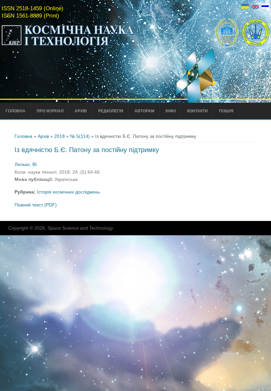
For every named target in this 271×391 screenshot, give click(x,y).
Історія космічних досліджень (68, 192)
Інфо (171, 111)
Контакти (197, 111)
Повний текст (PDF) (36, 204)
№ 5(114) (80, 136)
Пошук (226, 111)
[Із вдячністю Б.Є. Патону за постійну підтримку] (245, 7)
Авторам (144, 111)
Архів (81, 111)
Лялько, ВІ (26, 164)
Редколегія (110, 111)
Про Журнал (50, 111)
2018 (59, 136)
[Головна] (82, 45)
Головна (15, 111)
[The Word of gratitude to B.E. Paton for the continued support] (255, 7)
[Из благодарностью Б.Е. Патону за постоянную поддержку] (265, 7)
